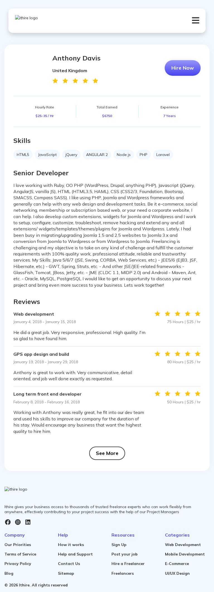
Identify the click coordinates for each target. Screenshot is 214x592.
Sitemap (66, 573)
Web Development (183, 544)
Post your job (124, 554)
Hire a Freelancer (128, 563)
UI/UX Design (177, 573)
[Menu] (195, 20)
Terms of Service (20, 554)
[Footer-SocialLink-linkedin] (28, 522)
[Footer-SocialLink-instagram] (17, 522)
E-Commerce (177, 563)
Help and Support (75, 554)
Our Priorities (17, 544)
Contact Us (69, 563)
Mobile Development (185, 554)
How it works (71, 544)
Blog (8, 573)
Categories (177, 535)
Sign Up (119, 544)
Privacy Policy (17, 563)
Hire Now (182, 68)
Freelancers (122, 573)
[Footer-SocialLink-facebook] (7, 522)
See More (107, 453)
